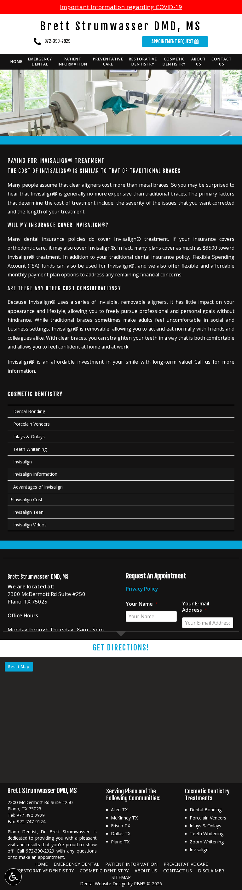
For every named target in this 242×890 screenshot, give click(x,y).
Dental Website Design (103, 884)
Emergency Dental (76, 864)
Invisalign (22, 462)
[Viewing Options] (13, 876)
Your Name (142, 604)
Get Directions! (121, 647)
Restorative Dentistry (46, 871)
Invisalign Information (35, 474)
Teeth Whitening (30, 449)
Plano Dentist (22, 832)
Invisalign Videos (30, 525)
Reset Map (19, 666)
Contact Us (177, 871)
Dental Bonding (29, 411)
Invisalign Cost (28, 499)
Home (16, 61)
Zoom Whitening (207, 842)
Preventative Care (186, 864)
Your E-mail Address (195, 606)
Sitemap (121, 877)
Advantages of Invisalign (38, 487)
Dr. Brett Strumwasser (65, 832)
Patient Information (131, 864)
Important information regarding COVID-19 (121, 7)
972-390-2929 (57, 41)
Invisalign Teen (28, 512)
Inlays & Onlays (29, 436)
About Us (146, 871)
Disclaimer (211, 871)
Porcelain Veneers (31, 424)
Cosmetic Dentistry (35, 394)
